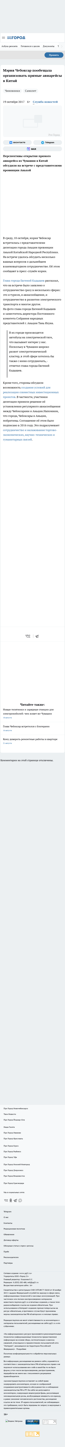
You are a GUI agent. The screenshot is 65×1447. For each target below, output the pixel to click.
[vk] (28, 636)
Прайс (6, 1251)
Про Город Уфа (10, 1157)
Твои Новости (10, 1114)
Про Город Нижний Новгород (17, 1164)
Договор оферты (11, 1240)
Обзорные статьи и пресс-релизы (18, 1246)
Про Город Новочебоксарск (16, 1108)
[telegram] (38, 636)
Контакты (8, 1223)
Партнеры (8, 1263)
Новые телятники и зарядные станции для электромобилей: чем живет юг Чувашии (28, 713)
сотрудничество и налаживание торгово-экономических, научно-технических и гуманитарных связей (30, 434)
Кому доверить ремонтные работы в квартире (30, 741)
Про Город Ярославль (13, 1138)
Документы (48, 46)
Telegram (7, 1211)
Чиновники (12, 91)
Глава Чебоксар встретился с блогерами (26, 728)
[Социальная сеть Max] (32, 148)
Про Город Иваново (12, 1133)
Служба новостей (45, 102)
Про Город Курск (11, 1146)
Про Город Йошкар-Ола (14, 1120)
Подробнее (21, 1349)
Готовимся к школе (30, 46)
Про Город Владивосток (14, 1176)
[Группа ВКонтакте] (17, 142)
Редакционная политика (14, 1229)
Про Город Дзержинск (13, 1170)
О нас (6, 1217)
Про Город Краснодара (14, 1183)
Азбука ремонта (10, 46)
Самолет (30, 91)
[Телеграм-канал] (47, 142)
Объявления (9, 1234)
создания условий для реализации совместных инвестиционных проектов (31, 392)
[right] (62, 46)
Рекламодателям (11, 1257)
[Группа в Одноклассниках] (10, 1200)
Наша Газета (9, 1127)
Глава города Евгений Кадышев (23, 280)
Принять (54, 55)
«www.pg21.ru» (25, 1273)
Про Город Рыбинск (12, 1151)
